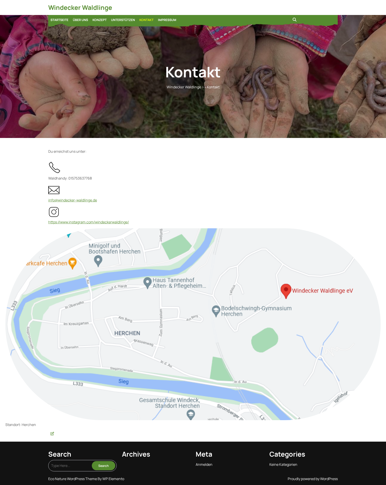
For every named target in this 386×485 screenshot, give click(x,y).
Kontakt (146, 20)
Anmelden (204, 464)
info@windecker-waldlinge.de (72, 200)
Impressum (167, 20)
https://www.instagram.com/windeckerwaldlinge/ (88, 222)
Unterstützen (123, 20)
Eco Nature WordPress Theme (73, 478)
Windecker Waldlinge (80, 7)
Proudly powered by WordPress (313, 478)
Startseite (59, 20)
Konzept (99, 20)
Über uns (80, 20)
